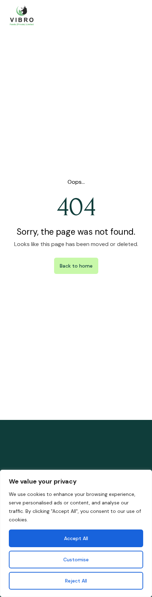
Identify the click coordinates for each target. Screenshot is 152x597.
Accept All (76, 538)
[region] (76, 533)
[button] (141, 16)
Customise (76, 559)
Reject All (76, 581)
